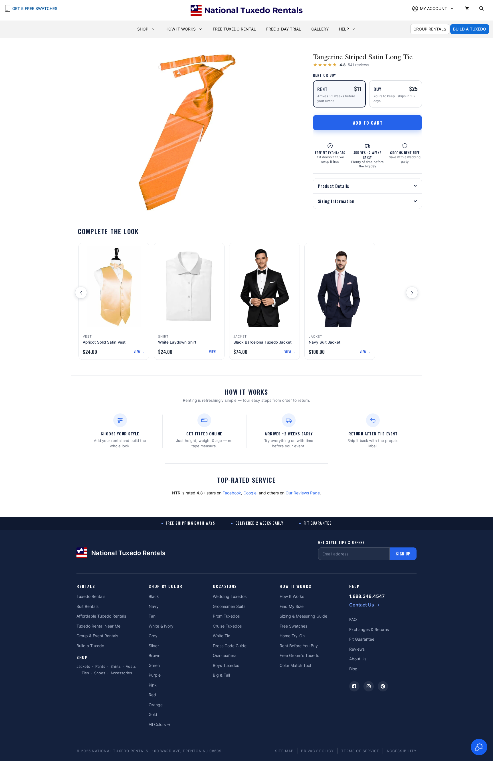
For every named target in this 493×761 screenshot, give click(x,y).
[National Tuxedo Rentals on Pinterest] (383, 686)
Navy (154, 606)
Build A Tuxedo (469, 29)
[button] (481, 8)
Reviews (357, 649)
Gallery (320, 29)
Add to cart (368, 122)
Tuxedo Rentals (90, 596)
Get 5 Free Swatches (34, 8)
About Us (357, 658)
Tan (152, 616)
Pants (100, 666)
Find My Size (292, 606)
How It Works (180, 29)
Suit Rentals (87, 606)
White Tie (221, 635)
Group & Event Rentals (97, 635)
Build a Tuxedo (90, 645)
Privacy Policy (317, 751)
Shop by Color (166, 586)
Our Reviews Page (303, 492)
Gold (153, 714)
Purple (155, 675)
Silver (154, 645)
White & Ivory (161, 626)
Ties (85, 673)
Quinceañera (225, 655)
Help (344, 29)
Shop (142, 29)
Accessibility (402, 751)
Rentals (85, 586)
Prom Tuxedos (226, 616)
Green (154, 665)
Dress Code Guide (229, 645)
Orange (156, 704)
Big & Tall (221, 675)
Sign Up (403, 554)
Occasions (225, 586)
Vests (131, 666)
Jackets (83, 666)
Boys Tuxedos (226, 665)
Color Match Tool (295, 665)
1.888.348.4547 (367, 596)
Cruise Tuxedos (227, 626)
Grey (153, 635)
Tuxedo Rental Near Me (98, 626)
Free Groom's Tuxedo (299, 655)
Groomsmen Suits (229, 606)
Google (249, 492)
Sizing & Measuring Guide (303, 616)
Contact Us (361, 605)
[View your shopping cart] (467, 8)
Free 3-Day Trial (283, 29)
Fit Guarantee (361, 639)
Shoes (99, 673)
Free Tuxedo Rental (234, 29)
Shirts (115, 666)
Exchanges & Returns (369, 629)
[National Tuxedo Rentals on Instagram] (368, 686)
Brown (154, 655)
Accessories (121, 673)
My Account (433, 8)
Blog (353, 668)
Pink (153, 685)
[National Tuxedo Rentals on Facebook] (354, 686)
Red (152, 694)
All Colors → (160, 724)
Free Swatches (293, 626)
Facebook (232, 492)
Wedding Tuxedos (229, 596)
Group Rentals (429, 29)
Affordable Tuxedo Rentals (101, 616)
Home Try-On (292, 635)
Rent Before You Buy (299, 645)
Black (154, 596)
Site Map (284, 751)
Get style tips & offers (341, 542)
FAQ (353, 619)
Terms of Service (360, 751)
